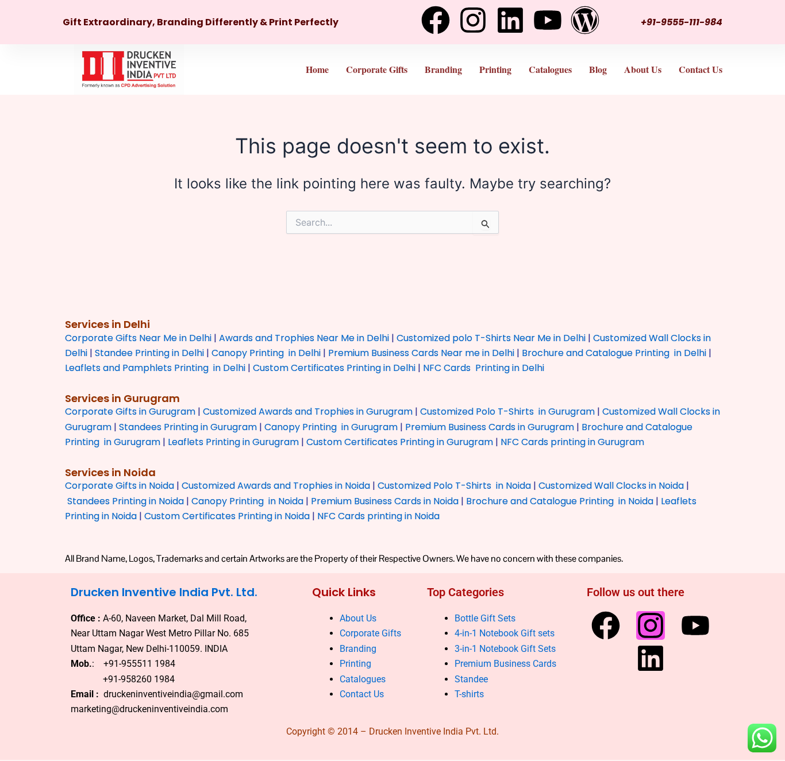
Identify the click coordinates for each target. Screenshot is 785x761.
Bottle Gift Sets (485, 618)
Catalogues (550, 69)
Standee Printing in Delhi (149, 353)
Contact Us (700, 69)
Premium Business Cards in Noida (385, 501)
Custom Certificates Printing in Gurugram (399, 442)
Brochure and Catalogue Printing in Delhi (614, 353)
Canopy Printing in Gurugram (331, 427)
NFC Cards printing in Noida (378, 516)
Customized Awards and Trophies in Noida (276, 485)
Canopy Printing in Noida (247, 501)
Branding (443, 69)
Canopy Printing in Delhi (266, 353)
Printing (495, 69)
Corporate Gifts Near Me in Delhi (138, 338)
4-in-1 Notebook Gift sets (505, 633)
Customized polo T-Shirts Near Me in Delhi (491, 338)
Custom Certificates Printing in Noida (227, 516)
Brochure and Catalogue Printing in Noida (559, 501)
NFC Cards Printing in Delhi (482, 367)
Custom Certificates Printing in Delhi (334, 367)
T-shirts (470, 694)
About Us (642, 69)
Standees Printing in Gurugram (188, 427)
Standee (471, 679)
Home (317, 69)
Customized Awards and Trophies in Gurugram (308, 411)
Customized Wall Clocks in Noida (611, 485)
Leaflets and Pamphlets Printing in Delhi (155, 367)
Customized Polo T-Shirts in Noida (454, 485)
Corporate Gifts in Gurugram (130, 411)
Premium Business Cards (505, 664)
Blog (598, 69)
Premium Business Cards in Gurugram (489, 427)
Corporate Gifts (376, 69)
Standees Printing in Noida (125, 501)
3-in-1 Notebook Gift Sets (505, 648)
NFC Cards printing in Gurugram (572, 442)
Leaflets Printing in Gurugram (233, 442)
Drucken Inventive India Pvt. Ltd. (164, 592)
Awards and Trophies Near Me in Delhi (304, 338)
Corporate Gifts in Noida (119, 485)
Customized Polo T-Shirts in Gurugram (507, 411)
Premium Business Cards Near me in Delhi (421, 353)
